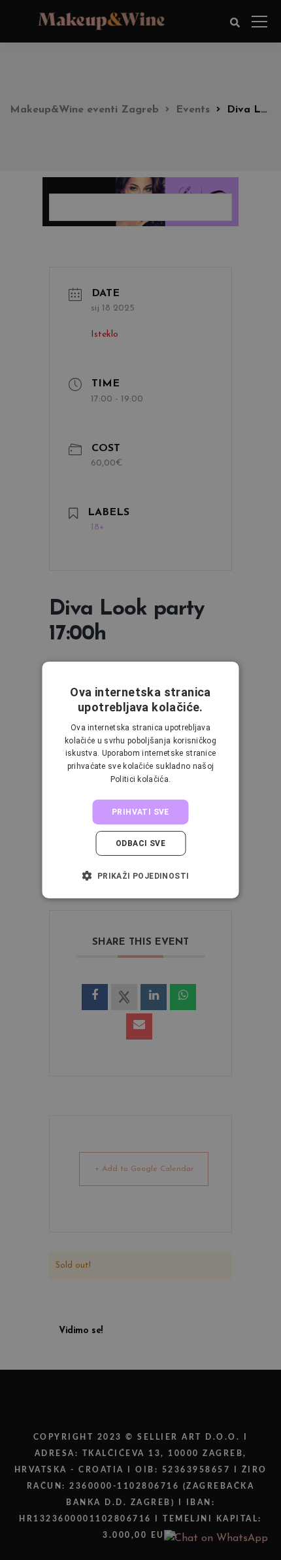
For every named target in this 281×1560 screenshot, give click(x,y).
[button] (140, 875)
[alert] (140, 780)
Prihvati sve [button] (140, 812)
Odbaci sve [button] (140, 843)
